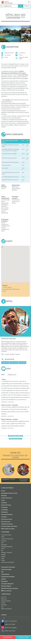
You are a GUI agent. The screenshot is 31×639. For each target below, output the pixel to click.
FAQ (2, 572)
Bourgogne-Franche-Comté (9, 493)
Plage (2, 558)
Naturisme (4, 599)
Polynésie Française (7, 524)
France (3, 490)
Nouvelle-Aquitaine (7, 514)
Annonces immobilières (7, 562)
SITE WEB (22, 362)
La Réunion (4, 507)
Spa (2, 606)
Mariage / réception (6, 552)
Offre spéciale (5, 574)
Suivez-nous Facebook (11, 621)
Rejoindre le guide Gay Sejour (9, 588)
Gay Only (3, 597)
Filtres (27, 6)
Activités (3, 554)
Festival (3, 556)
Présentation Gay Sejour (8, 567)
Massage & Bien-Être (6, 546)
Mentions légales (6, 586)
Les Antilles (4, 509)
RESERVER (5, 362)
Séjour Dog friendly (6, 608)
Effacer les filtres (26, 8)
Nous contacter (6, 590)
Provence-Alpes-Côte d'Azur (9, 526)
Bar (2, 550)
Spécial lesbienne (6, 601)
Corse (3, 500)
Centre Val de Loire (6, 498)
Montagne (4, 604)
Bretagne (4, 495)
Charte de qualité (6, 569)
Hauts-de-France (6, 505)
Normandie (4, 512)
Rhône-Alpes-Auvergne (7, 528)
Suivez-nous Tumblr (10, 630)
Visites (3, 560)
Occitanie (4, 517)
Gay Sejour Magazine (7, 583)
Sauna (2, 548)
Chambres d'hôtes (6, 535)
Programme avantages (7, 576)
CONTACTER (13, 362)
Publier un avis (12, 374)
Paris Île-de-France (6, 519)
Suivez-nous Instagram (11, 627)
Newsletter (4, 581)
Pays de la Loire (5, 521)
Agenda (3, 579)
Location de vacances (7, 538)
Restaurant (4, 544)
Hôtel (2, 537)
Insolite (3, 603)
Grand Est (4, 502)
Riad (2, 542)
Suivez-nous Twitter (10, 624)
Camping (3, 540)
